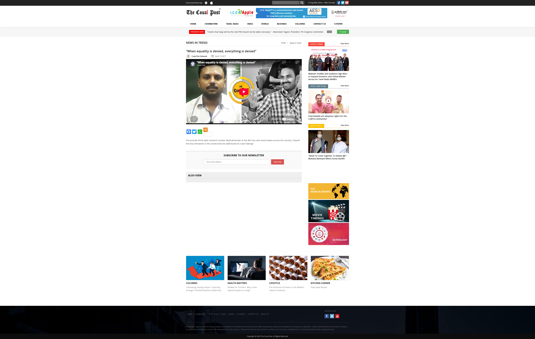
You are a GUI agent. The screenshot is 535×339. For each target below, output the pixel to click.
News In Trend (295, 43)
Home (193, 23)
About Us (265, 314)
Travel (343, 31)
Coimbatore (211, 23)
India (250, 23)
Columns (300, 23)
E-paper (338, 23)
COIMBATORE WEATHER (328, 172)
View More (345, 43)
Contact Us (319, 23)
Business (282, 23)
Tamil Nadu (232, 23)
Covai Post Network (199, 56)
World (265, 23)
